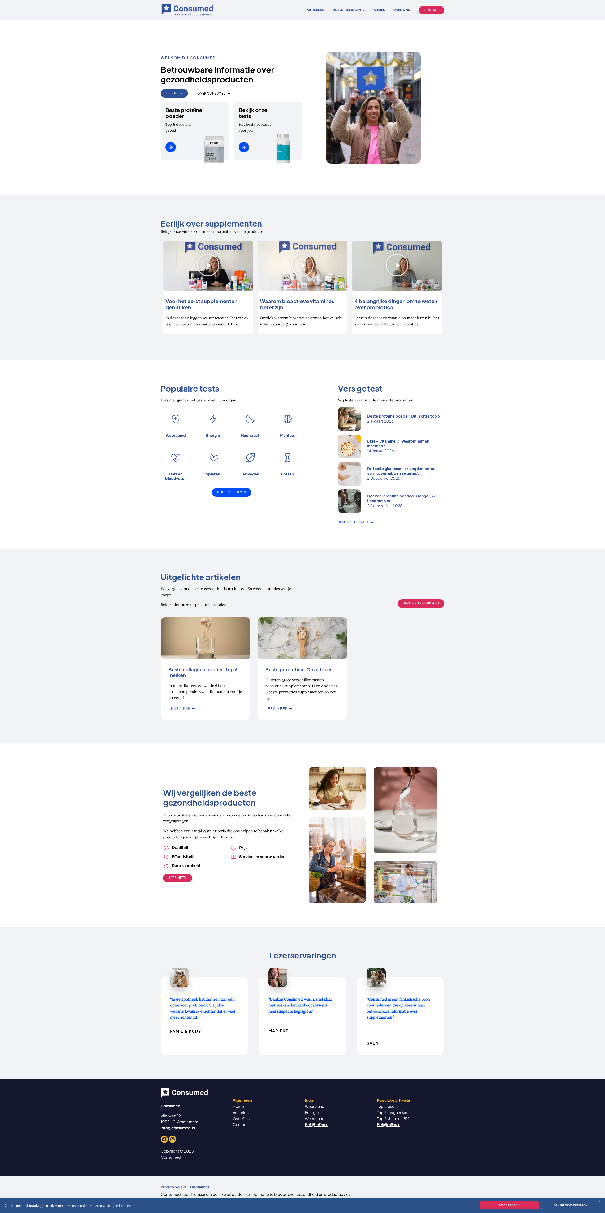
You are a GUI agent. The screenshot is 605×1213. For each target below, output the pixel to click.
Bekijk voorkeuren (571, 1205)
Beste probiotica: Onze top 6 (298, 669)
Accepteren (509, 1205)
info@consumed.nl (178, 1127)
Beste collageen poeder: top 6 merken (203, 672)
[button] (208, 266)
